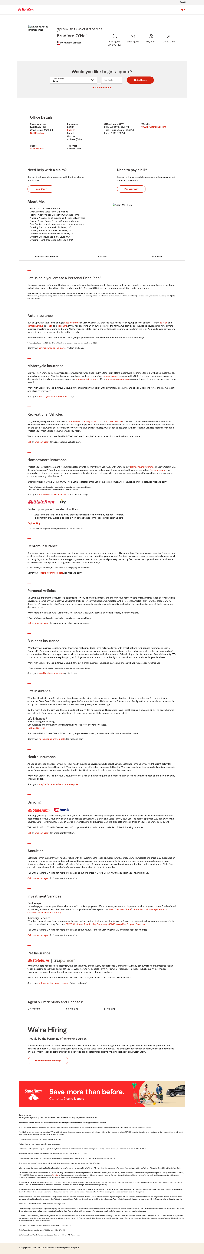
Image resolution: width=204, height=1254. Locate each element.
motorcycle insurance (87, 379)
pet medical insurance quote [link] (53, 983)
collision (163, 323)
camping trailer (88, 421)
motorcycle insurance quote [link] (53, 396)
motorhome (74, 421)
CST (121, 124)
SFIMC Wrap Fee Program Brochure (126, 924)
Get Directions (37, 133)
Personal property (158, 470)
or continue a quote (102, 87)
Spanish (71, 130)
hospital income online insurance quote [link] (58, 784)
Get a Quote (140, 80)
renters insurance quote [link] (51, 573)
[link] (133, 44)
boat (100, 421)
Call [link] (29, 442)
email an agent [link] (41, 442)
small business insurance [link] (51, 673)
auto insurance (72, 323)
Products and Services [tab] (46, 256)
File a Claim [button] (41, 189)
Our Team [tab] (157, 256)
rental (49, 326)
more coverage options (117, 379)
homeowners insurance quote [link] (54, 494)
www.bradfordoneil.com (153, 127)
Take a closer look (36, 728)
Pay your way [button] (131, 189)
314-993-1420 (36, 148)
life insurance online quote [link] (52, 739)
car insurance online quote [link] (52, 348)
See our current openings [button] (48, 1060)
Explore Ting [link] (33, 523)
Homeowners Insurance (142, 467)
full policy (55, 1175)
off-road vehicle (114, 421)
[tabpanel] (102, 133)
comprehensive (35, 326)
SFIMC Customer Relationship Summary (86, 924)
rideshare (62, 326)
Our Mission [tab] (102, 256)
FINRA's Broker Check (120, 909)
